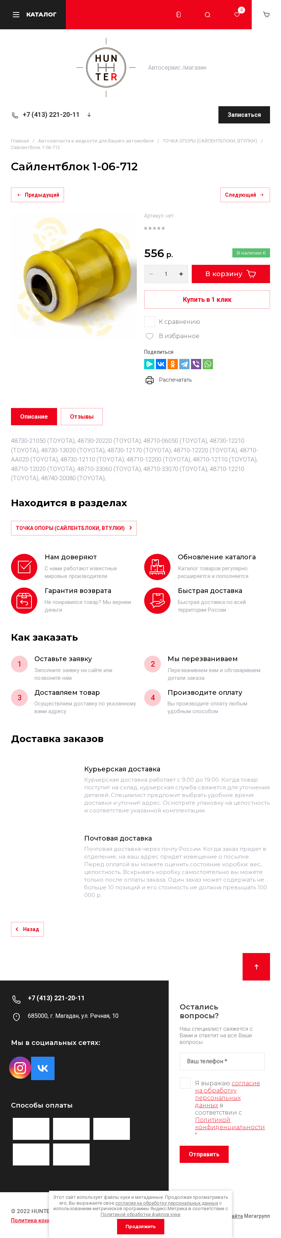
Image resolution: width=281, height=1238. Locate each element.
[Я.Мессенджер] (149, 364)
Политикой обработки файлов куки (140, 1214)
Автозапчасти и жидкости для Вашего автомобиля (96, 141)
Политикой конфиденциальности (230, 1123)
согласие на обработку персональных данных (227, 1094)
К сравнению (179, 321)
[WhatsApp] (208, 364)
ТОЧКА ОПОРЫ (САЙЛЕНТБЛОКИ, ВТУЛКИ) (210, 141)
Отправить (204, 1154)
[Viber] (196, 364)
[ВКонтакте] (161, 364)
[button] (178, 14)
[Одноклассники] (173, 364)
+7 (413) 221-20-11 (51, 114)
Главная (20, 141)
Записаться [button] (244, 114)
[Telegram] (184, 364)
